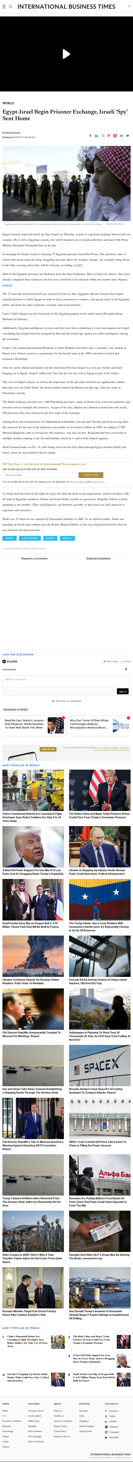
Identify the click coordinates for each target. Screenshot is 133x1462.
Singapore (84, 1421)
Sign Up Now (48, 749)
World (5, 1411)
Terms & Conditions (63, 1421)
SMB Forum (33, 1421)
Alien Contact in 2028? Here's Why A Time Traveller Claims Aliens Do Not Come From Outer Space (32, 1258)
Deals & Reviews (36, 1441)
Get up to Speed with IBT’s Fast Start (111, 748)
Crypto (5, 1441)
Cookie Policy (60, 1431)
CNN (79, 265)
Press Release (35, 1431)
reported (7, 285)
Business (6, 1426)
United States (85, 1431)
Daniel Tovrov (13, 132)
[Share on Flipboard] (109, 136)
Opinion (6, 1447)
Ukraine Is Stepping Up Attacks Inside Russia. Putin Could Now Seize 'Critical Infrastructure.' (28, 1377)
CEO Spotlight (35, 1436)
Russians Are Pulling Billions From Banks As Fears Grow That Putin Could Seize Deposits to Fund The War (98, 1202)
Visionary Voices (36, 1411)
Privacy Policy (97, 482)
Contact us (59, 1416)
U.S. (4, 1416)
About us (58, 1411)
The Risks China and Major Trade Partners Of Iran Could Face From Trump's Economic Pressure (91, 1339)
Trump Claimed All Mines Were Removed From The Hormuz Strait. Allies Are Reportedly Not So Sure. (31, 1202)
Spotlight (32, 1426)
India (81, 1416)
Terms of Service (78, 482)
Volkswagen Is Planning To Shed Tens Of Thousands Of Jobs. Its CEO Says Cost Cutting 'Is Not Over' (99, 1036)
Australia (83, 1411)
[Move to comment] (128, 136)
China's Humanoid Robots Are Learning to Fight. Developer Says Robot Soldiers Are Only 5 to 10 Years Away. (32, 817)
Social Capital (34, 1416)
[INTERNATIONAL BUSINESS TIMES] (66, 7)
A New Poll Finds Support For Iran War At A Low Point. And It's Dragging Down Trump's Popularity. (94, 1358)
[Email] (121, 136)
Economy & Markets (12, 1421)
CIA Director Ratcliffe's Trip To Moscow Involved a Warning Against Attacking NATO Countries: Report (32, 1145)
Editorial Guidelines (99, 558)
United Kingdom (86, 1426)
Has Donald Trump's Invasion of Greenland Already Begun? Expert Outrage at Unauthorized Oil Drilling (99, 1315)
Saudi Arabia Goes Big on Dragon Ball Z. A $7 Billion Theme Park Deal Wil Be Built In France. (94, 1377)
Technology (7, 1431)
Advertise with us (62, 1436)
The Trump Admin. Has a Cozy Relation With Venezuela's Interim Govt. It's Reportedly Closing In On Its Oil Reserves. (99, 927)
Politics (5, 1436)
